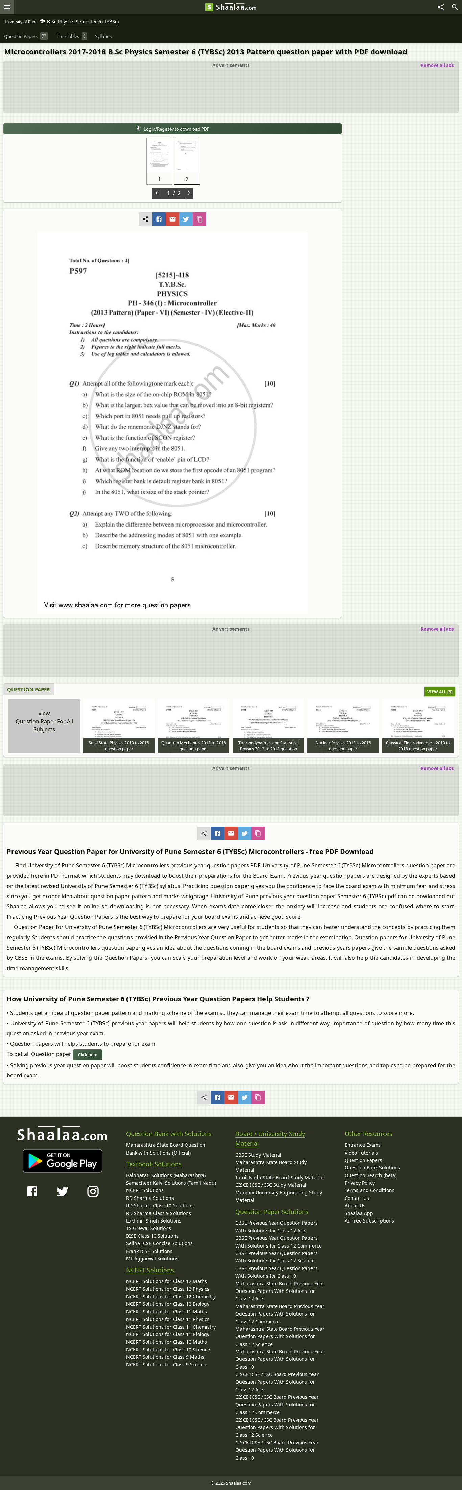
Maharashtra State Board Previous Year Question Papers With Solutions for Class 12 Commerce (279, 1314)
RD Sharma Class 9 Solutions (158, 1213)
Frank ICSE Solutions (149, 1251)
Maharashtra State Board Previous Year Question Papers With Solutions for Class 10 (279, 1359)
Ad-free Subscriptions (369, 1220)
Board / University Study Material (270, 1138)
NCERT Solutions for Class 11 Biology (167, 1334)
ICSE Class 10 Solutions (152, 1236)
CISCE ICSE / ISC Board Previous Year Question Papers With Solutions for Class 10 (277, 1450)
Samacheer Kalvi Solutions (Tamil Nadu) (171, 1183)
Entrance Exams (363, 1145)
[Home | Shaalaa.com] (209, 7)
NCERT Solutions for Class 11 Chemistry (171, 1327)
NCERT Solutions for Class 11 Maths (166, 1311)
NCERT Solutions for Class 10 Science (168, 1349)
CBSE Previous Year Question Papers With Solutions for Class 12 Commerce (278, 1242)
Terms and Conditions (369, 1190)
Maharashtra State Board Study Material (271, 1166)
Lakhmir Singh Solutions (153, 1220)
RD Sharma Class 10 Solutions (160, 1205)
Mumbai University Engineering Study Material (278, 1196)
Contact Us (357, 1198)
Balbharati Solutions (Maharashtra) (166, 1175)
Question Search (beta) (370, 1175)
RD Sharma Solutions (150, 1198)
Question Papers (363, 1160)
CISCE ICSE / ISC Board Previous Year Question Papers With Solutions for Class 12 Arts (277, 1382)
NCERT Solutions (145, 1190)
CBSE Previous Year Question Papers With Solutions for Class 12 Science (276, 1257)
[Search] (455, 7)
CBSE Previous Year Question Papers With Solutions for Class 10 (276, 1272)
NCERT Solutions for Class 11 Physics (167, 1319)
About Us (355, 1205)
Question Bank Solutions (372, 1167)
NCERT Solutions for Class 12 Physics (167, 1289)
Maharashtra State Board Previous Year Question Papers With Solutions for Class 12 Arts (279, 1291)
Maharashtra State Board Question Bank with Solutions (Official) (165, 1149)
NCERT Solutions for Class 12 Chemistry (171, 1296)
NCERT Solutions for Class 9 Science (166, 1364)
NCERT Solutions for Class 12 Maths (166, 1281)
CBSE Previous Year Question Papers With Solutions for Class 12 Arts (276, 1226)
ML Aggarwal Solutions (152, 1258)
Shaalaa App (359, 1213)
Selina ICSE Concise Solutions (159, 1243)
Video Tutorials (361, 1152)
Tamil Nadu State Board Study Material (279, 1177)
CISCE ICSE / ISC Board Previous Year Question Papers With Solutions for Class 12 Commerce (277, 1404)
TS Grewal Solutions (148, 1228)
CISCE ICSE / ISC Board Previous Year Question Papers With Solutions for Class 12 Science (277, 1427)
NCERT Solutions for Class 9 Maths (165, 1357)
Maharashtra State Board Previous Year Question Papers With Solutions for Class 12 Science (279, 1336)
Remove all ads (437, 65)
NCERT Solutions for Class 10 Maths (166, 1341)
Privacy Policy (360, 1183)
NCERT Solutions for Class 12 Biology (167, 1304)
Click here (87, 1055)
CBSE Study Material (258, 1154)
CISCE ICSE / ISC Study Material (270, 1185)
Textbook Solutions (154, 1164)
